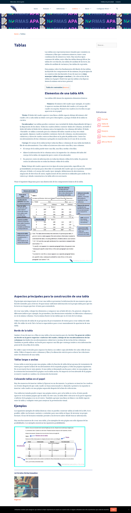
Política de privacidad (107, 2)
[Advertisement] (28, 81)
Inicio (36, 9)
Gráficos (75, 9)
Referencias (61, 9)
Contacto (118, 2)
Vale (113, 509)
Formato (46, 9)
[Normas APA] (14, 9)
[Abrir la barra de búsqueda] (117, 9)
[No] (129, 510)
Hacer (87, 9)
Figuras (17, 499)
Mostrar (66, 87)
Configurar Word (103, 9)
